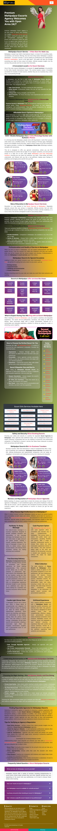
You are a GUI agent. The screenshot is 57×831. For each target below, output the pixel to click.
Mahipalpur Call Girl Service (42, 528)
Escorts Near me (34, 290)
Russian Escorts (22, 283)
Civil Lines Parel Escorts (28, 424)
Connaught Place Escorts (11, 411)
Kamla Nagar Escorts (44, 423)
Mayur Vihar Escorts (44, 428)
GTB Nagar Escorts (12, 428)
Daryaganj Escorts (28, 415)
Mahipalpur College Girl (35, 310)
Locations (44, 811)
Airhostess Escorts (47, 283)
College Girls (35, 283)
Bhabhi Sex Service (22, 310)
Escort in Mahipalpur (21, 318)
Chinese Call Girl (47, 309)
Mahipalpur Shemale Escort (10, 310)
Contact (44, 814)
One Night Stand (22, 300)
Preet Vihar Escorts (28, 428)
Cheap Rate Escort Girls (22, 292)
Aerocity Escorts (11, 415)
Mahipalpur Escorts (26, 105)
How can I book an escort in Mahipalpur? (19, 783)
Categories (44, 810)
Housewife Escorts (10, 283)
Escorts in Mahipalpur (11, 59)
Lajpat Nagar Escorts (44, 419)
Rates (43, 813)
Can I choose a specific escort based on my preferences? (24, 798)
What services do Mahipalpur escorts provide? (21, 769)
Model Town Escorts (11, 423)
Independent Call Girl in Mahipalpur (39, 228)
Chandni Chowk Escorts (44, 411)
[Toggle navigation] (52, 2)
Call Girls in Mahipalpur (48, 699)
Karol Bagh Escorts (28, 410)
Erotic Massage (47, 300)
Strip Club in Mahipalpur (47, 291)
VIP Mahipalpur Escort (24, 345)
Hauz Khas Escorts (45, 415)
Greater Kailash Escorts (28, 419)
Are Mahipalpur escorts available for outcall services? (23, 788)
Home (43, 808)
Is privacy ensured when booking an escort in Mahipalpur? (24, 793)
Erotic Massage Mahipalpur (10, 301)
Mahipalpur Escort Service (20, 34)
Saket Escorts (11, 419)
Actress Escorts (10, 290)
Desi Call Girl (34, 300)
